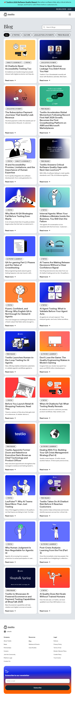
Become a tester (61, 9)
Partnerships (7, 647)
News (5, 644)
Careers (6, 651)
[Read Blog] (20, 60)
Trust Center (57, 658)
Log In (69, 9)
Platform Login (8, 658)
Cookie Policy (57, 654)
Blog (30, 641)
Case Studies (32, 647)
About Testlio (7, 641)
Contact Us (7, 661)
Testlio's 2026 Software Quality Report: (21, 2)
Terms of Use (57, 647)
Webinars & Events (34, 644)
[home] (9, 14)
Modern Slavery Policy (60, 651)
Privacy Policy (58, 644)
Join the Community (9, 654)
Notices (56, 641)
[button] (69, 14)
